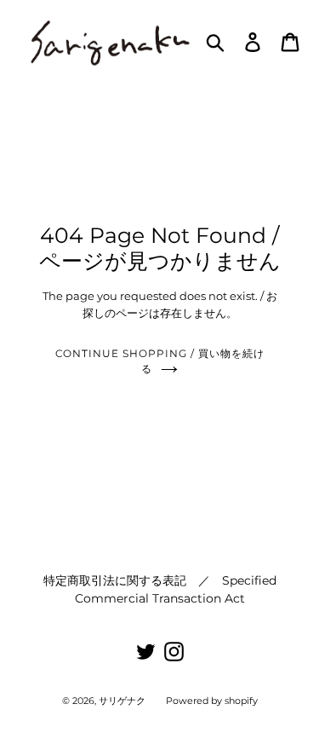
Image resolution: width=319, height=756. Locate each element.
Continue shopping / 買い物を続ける (160, 361)
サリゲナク (122, 701)
